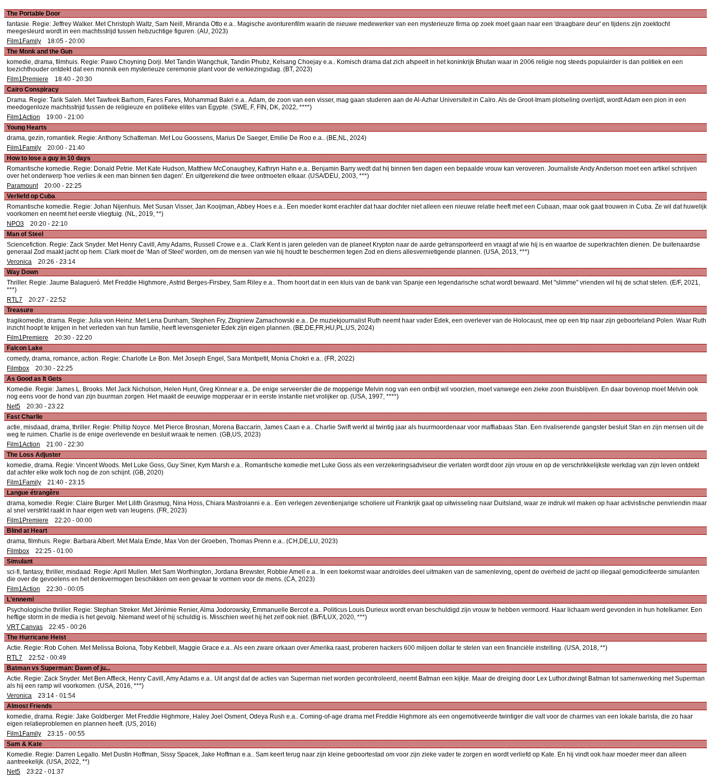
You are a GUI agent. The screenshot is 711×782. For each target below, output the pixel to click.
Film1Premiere (27, 79)
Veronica (19, 261)
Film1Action (23, 117)
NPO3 (15, 223)
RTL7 (14, 299)
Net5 (13, 406)
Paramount (22, 185)
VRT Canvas (25, 627)
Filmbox (18, 368)
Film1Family (24, 41)
